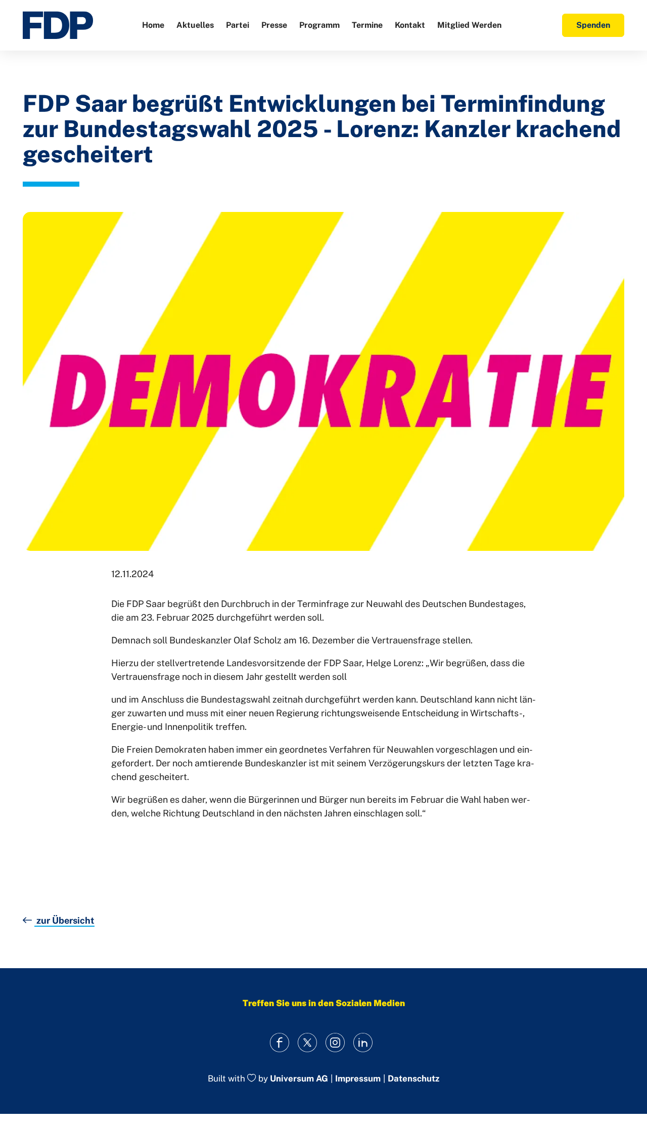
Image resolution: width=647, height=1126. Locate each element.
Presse (274, 25)
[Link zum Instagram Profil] (335, 1042)
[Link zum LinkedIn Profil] (362, 1042)
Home (153, 25)
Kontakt (410, 25)
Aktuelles (195, 25)
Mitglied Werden (469, 25)
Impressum (358, 1079)
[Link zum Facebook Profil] (279, 1042)
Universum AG (299, 1079)
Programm (319, 25)
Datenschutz (413, 1079)
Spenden (593, 25)
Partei (237, 25)
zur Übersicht (64, 920)
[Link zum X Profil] (307, 1042)
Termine (367, 25)
